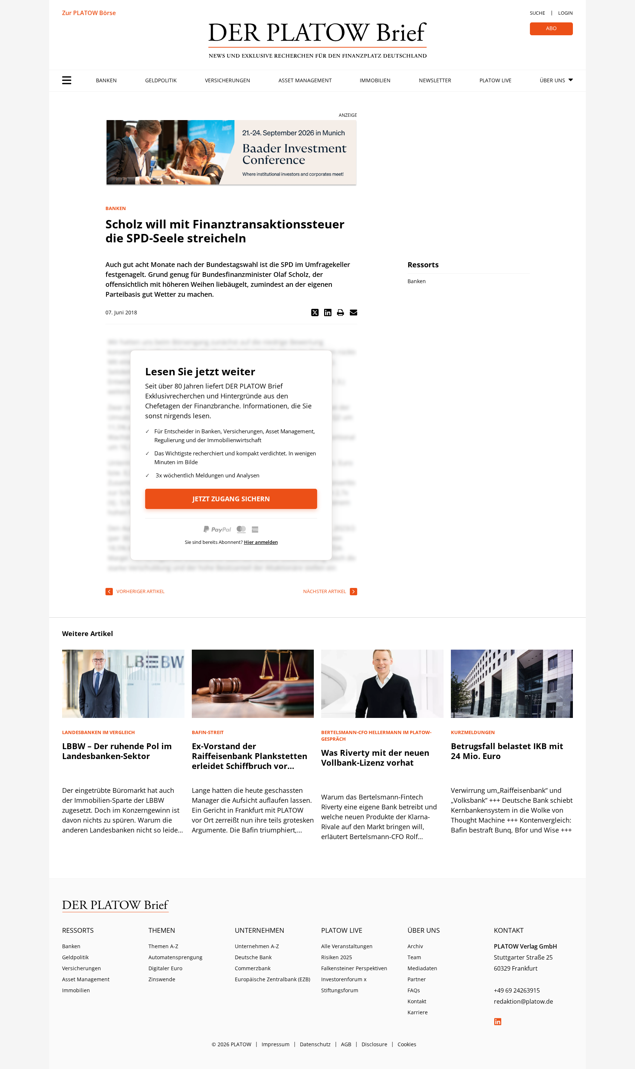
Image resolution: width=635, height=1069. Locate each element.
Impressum (276, 1044)
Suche (537, 13)
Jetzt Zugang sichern (231, 498)
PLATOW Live (496, 80)
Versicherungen (227, 80)
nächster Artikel (324, 591)
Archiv (415, 946)
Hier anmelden (261, 542)
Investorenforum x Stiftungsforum (343, 985)
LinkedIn (497, 1021)
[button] (315, 312)
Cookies (407, 1044)
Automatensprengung (175, 957)
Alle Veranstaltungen (347, 946)
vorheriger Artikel (140, 591)
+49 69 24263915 (517, 990)
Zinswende (161, 979)
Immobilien (375, 80)
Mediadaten (422, 968)
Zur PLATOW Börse (89, 13)
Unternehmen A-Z (257, 946)
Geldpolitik (161, 80)
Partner (417, 979)
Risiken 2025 (336, 957)
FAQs (414, 990)
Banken (106, 80)
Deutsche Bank (253, 957)
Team (414, 957)
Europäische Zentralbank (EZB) (272, 979)
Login (565, 13)
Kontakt (417, 1001)
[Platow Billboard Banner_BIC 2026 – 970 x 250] (231, 153)
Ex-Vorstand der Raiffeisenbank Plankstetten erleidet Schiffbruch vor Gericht (249, 760)
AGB (346, 1044)
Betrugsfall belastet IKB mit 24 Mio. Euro (507, 750)
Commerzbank (252, 968)
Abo (551, 28)
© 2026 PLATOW (231, 1044)
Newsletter (435, 80)
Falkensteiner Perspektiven (354, 968)
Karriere (418, 1012)
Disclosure (374, 1044)
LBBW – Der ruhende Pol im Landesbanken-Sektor (117, 750)
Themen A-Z (163, 946)
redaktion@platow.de (523, 1001)
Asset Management (305, 80)
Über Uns (552, 80)
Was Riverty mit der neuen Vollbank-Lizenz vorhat (375, 757)
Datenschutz (315, 1044)
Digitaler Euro (165, 968)
